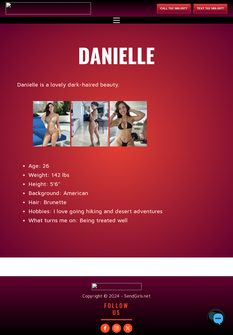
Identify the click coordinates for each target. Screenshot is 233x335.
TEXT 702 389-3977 (210, 8)
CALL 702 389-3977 (173, 8)
